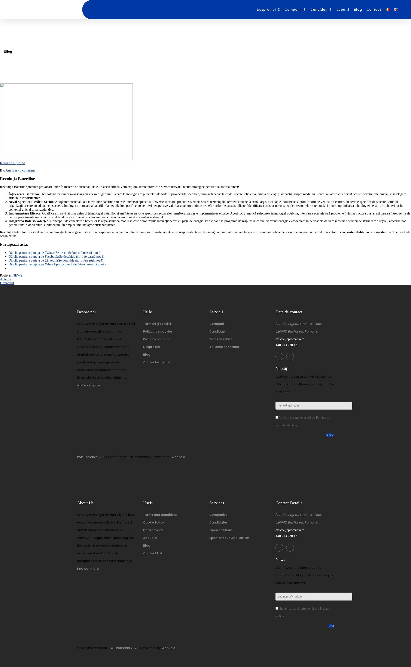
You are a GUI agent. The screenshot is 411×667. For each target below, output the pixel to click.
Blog (358, 10)
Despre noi (266, 10)
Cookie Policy (153, 522)
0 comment (27, 170)
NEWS (17, 275)
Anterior (5, 279)
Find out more (88, 568)
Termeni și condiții (157, 324)
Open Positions (221, 530)
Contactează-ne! (156, 362)
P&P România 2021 (91, 457)
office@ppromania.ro (289, 339)
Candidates (218, 522)
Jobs (341, 10)
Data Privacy (153, 530)
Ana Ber (11, 170)
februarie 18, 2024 (12, 163)
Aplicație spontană (224, 347)
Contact (374, 10)
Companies (218, 515)
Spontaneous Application (229, 538)
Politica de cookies (158, 331)
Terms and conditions (160, 515)
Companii (293, 10)
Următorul (7, 283)
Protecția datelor (156, 339)
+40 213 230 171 (287, 345)
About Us (150, 538)
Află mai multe (88, 385)
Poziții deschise (220, 339)
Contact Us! (152, 553)
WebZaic (178, 457)
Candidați (319, 10)
